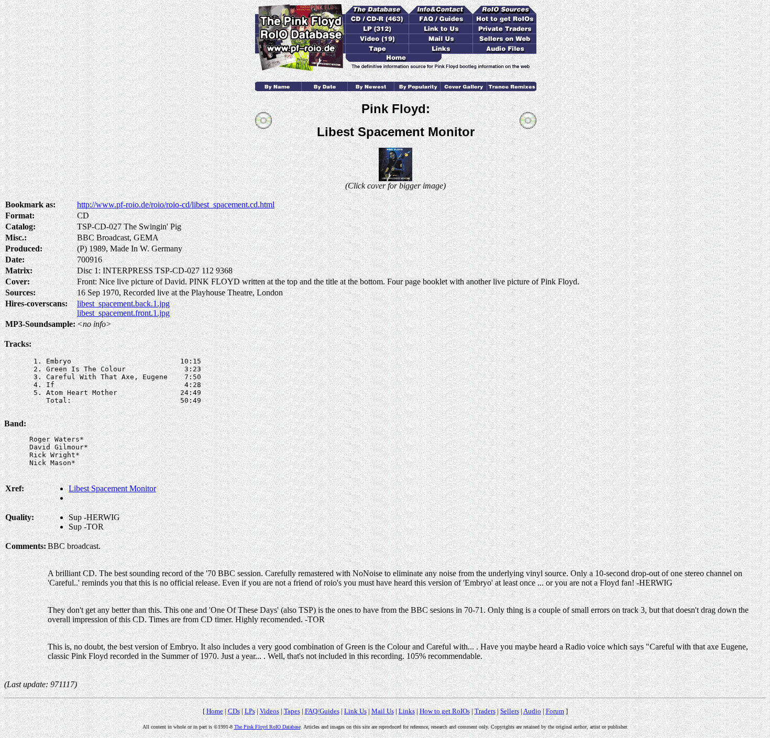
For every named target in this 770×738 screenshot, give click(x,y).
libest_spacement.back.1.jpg (123, 303)
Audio (532, 711)
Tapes (292, 711)
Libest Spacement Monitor (112, 488)
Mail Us (382, 711)
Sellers (509, 711)
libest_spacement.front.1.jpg (123, 313)
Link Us (355, 711)
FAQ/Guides (322, 711)
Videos (269, 711)
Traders (485, 711)
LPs (250, 711)
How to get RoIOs (445, 711)
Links (407, 711)
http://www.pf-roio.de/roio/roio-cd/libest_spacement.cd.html (175, 204)
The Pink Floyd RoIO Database (267, 727)
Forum (555, 711)
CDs (234, 711)
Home (214, 711)
